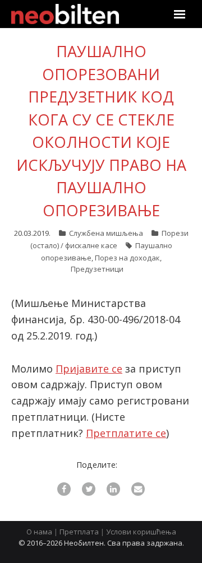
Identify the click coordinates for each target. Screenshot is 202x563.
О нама (39, 532)
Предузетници (97, 269)
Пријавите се (89, 368)
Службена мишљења (106, 233)
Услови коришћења (141, 532)
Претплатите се (126, 433)
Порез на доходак (127, 258)
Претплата (79, 532)
